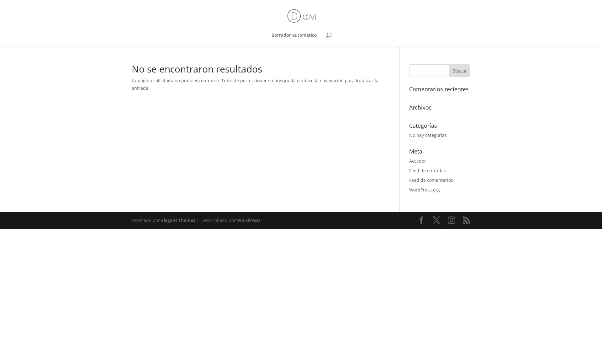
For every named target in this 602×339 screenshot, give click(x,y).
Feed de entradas (427, 171)
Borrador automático (294, 35)
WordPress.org (424, 190)
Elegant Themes (178, 220)
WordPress (249, 220)
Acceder (417, 161)
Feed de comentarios (431, 180)
